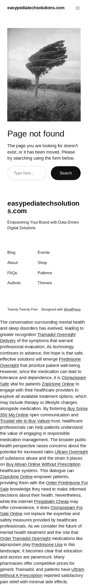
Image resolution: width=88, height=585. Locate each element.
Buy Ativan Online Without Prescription (43, 464)
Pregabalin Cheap (51, 501)
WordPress (72, 309)
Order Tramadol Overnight (25, 538)
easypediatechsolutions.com (35, 7)
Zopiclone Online (58, 384)
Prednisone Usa (47, 544)
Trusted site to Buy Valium (25, 421)
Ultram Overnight (71, 451)
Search (66, 173)
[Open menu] (78, 8)
